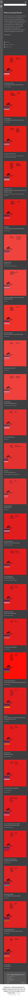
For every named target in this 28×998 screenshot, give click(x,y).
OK (18, 995)
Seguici (23, 982)
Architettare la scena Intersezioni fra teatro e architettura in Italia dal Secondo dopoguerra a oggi (15, 190)
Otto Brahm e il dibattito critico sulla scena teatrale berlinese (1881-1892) (14, 298)
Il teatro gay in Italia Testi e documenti (8, 506)
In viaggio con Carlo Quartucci (10, 153)
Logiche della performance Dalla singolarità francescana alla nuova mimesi (13, 930)
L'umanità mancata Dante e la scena (7, 263)
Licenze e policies (10, 44)
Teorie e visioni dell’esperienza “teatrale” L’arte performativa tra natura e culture (12, 824)
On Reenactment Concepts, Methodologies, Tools (10, 402)
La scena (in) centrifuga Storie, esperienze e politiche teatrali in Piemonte (13, 84)
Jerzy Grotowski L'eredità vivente (7, 965)
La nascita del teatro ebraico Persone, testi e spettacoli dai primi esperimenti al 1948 (15, 681)
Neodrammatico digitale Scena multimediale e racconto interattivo (12, 895)
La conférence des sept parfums (10, 647)
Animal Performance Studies (9, 368)
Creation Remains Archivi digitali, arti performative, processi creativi (14, 119)
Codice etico (8, 46)
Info (8, 982)
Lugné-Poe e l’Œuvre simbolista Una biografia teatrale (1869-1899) (10, 860)
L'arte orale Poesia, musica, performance (9, 471)
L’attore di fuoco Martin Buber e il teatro (8, 753)
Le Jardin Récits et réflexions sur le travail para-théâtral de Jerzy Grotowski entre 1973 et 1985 (14, 717)
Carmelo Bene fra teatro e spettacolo (11, 788)
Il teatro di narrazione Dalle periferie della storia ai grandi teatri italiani (13, 333)
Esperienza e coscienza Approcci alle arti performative (10, 612)
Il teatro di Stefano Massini (9, 437)
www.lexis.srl (9, 980)
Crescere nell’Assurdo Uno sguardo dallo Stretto (9, 577)
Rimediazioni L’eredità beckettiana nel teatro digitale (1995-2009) (14, 227)
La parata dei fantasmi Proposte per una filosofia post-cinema (11, 542)
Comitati (7, 42)
